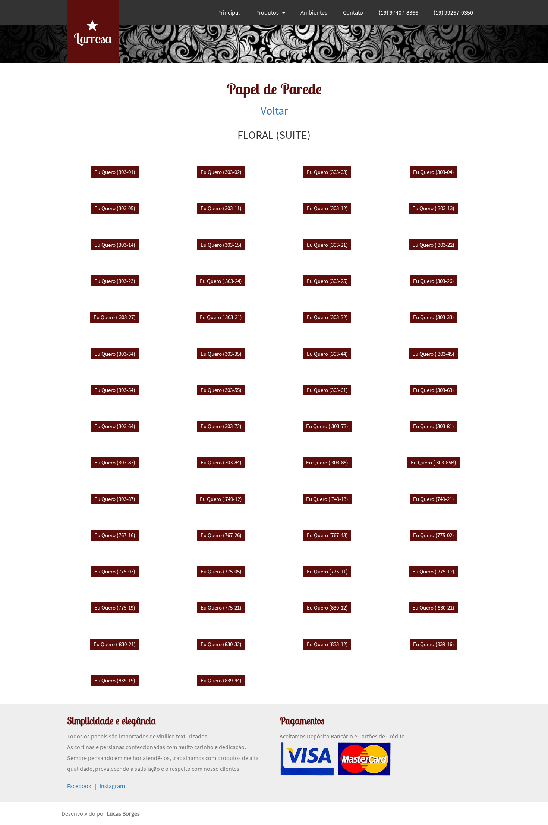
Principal (228, 12)
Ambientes (313, 12)
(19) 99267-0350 (453, 12)
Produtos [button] (267, 12)
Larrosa (93, 38)
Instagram (112, 786)
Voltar (274, 110)
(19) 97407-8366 (398, 12)
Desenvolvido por (84, 813)
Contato (353, 12)
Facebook (79, 786)
